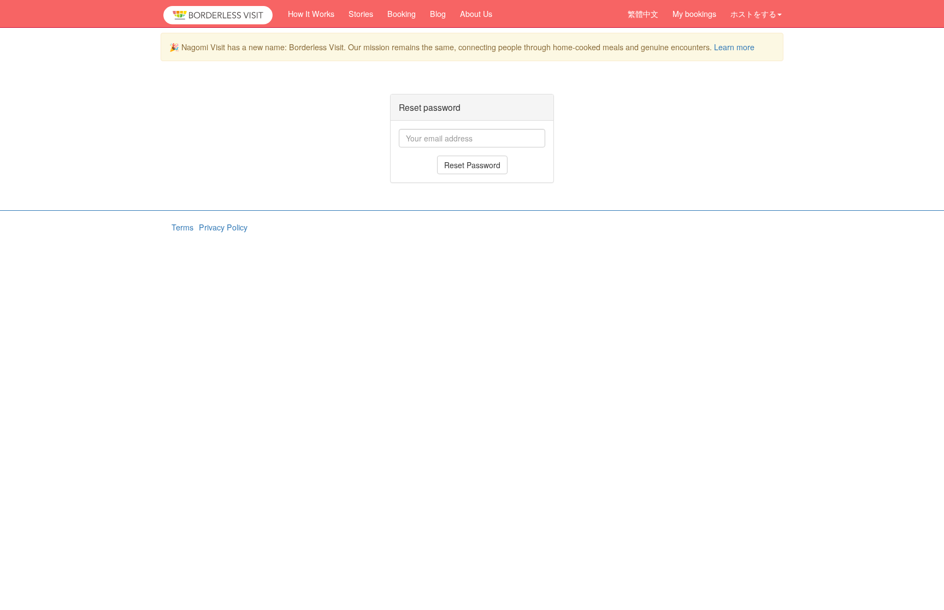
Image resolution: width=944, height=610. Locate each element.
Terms (182, 227)
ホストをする (753, 13)
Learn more (734, 47)
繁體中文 (643, 13)
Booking (401, 13)
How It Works (311, 13)
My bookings (694, 13)
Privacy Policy (223, 227)
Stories (361, 13)
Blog (438, 13)
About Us (476, 13)
